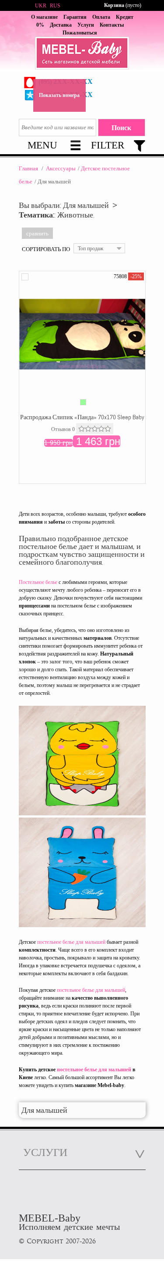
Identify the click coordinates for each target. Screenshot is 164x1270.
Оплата (101, 17)
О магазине (44, 17)
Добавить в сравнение (25, 277)
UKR (40, 6)
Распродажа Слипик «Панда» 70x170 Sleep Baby (82, 417)
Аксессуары (61, 168)
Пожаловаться (80, 33)
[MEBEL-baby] (82, 54)
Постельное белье (38, 582)
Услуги (85, 25)
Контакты (112, 25)
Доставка (61, 25)
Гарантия (75, 17)
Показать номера (59, 95)
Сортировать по (46, 249)
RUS (55, 6)
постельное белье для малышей (71, 942)
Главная (28, 168)
